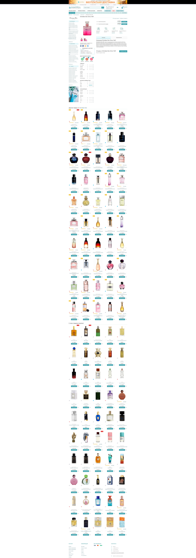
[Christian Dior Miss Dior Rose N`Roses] (98, 306)
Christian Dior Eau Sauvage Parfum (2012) (73, 52)
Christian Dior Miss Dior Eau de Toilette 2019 (74, 274)
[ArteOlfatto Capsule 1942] (74, 458)
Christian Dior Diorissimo (98, 210)
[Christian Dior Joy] (86, 179)
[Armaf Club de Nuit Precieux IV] (122, 331)
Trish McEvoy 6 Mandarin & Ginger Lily (74, 425)
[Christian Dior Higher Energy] (122, 200)
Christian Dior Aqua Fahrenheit (73, 45)
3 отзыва (124, 292)
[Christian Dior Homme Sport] (110, 137)
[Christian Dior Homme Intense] (98, 158)
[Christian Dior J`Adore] (74, 115)
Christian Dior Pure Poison (122, 273)
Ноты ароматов (83, 555)
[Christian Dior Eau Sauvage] (110, 285)
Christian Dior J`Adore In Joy (98, 273)
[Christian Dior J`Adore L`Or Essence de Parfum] (122, 307)
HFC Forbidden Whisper (86, 510)
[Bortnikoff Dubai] (86, 395)
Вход (121, 4)
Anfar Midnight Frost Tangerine (110, 510)
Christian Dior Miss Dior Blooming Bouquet (122, 125)
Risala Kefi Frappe (110, 531)
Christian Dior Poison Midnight (74, 167)
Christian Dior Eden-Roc (72, 73)
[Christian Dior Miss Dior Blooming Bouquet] (122, 116)
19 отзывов (76, 122)
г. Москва (74, 4)
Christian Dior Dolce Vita (86, 210)
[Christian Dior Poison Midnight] (74, 158)
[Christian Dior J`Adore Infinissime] (98, 221)
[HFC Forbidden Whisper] (86, 501)
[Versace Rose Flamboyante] (86, 416)
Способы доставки (83, 4)
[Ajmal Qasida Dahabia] (98, 352)
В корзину (124, 21)
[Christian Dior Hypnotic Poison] (86, 158)
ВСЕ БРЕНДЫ (124, 12)
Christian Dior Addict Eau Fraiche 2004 (73, 27)
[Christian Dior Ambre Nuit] (86, 307)
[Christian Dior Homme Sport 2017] (98, 179)
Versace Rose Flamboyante (86, 425)
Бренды (70, 546)
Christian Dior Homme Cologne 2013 (98, 146)
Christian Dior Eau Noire (72, 72)
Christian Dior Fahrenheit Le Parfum (98, 252)
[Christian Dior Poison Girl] (110, 264)
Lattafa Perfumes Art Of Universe (110, 489)
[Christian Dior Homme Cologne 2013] (98, 137)
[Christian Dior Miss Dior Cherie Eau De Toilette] (122, 158)
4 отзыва (112, 186)
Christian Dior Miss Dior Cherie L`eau (74, 295)
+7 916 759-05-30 (115, 549)
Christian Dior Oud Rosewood (73, 81)
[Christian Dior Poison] (110, 158)
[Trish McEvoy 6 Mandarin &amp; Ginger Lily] (74, 416)
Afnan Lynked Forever (74, 510)
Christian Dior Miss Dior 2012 (86, 146)
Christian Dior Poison (110, 167)
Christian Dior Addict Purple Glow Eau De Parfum (73, 33)
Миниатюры (99, 10)
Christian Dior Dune (74, 210)
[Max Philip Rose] (74, 480)
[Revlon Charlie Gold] (74, 331)
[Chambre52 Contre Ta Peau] (98, 437)
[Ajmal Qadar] (110, 352)
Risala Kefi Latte (98, 531)
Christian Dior (83, 108)
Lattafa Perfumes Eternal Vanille (98, 489)
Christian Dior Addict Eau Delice (73, 25)
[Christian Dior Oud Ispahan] (110, 307)
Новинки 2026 (107, 10)
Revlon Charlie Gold (74, 340)
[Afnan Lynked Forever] (74, 501)
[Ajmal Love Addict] (122, 373)
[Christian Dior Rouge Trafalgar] (74, 307)
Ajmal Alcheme (98, 404)
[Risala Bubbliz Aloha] (122, 522)
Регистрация (125, 4)
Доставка (82, 546)
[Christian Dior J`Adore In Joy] (98, 264)
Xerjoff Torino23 (98, 425)
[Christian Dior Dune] (74, 200)
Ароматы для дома (91, 10)
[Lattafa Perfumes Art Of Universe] (110, 480)
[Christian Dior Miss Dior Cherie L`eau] (74, 285)
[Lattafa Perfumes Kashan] (122, 480)
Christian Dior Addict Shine (72, 34)
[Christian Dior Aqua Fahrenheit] (86, 243)
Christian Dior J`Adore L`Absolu (122, 252)
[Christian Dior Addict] (74, 137)
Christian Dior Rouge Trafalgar (74, 316)
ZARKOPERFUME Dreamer (110, 425)
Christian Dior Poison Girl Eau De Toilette (122, 295)
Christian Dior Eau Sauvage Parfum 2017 (73, 54)
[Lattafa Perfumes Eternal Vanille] (98, 480)
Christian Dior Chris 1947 (72, 38)
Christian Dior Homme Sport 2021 (110, 231)
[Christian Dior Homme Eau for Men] (86, 264)
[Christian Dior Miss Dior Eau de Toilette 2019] (74, 264)
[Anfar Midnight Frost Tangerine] (110, 501)
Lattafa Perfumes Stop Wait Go (86, 489)
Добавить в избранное (124, 18)
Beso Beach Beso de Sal (110, 446)
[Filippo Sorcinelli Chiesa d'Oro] (74, 437)
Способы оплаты (93, 4)
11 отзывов (76, 313)
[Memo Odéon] (86, 331)
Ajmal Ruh (86, 361)
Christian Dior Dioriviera (72, 71)
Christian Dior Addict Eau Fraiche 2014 (73, 29)
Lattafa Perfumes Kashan (122, 489)
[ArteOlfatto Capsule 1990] (86, 458)
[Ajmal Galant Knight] (98, 373)
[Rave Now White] (74, 395)
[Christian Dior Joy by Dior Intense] (98, 285)
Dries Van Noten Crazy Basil (98, 340)
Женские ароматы (72, 10)
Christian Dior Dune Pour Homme (73, 47)
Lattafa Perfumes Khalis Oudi (74, 531)
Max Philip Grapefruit (122, 404)
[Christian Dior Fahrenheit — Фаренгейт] (86, 115)
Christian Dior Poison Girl (110, 273)
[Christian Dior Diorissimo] (98, 200)
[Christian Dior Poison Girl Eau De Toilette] (122, 285)
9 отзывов (76, 143)
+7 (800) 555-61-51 (110, 6)
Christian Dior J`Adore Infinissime (98, 231)
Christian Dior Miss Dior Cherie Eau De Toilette (122, 167)
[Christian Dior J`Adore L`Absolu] (122, 243)
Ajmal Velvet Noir (74, 361)
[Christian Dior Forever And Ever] (122, 179)
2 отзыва (88, 122)
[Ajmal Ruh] (86, 352)
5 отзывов (88, 143)
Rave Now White (74, 404)
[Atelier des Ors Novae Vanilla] (98, 458)
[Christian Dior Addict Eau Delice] (74, 243)
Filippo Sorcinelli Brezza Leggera (86, 446)
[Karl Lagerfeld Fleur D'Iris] (110, 395)
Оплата (82, 549)
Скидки (114, 4)
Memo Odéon (86, 340)
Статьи (70, 552)
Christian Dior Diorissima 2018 (73, 70)
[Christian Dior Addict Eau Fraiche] (110, 179)
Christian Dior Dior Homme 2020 (73, 46)
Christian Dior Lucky (71, 79)
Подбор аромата (120, 10)
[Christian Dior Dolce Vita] (86, 200)
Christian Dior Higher (71, 60)
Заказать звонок (109, 8)
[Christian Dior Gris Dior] (110, 243)
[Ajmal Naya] (122, 352)
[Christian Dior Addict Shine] (86, 285)
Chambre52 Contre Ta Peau (98, 446)
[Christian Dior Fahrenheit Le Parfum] (98, 243)
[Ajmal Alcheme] (98, 395)
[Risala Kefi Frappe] (110, 522)
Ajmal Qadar (110, 361)
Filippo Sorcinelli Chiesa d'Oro (74, 446)
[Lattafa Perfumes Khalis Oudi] (74, 522)
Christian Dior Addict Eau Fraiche (73, 26)
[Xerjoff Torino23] (98, 416)
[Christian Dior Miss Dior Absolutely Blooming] (74, 221)
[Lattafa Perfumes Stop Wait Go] (86, 480)
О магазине (70, 555)
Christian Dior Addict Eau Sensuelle (122, 231)
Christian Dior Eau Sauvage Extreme (73, 51)
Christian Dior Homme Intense (98, 167)
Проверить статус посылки (104, 4)
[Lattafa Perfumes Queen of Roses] (122, 501)
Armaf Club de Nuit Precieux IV (122, 340)
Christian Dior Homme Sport (110, 146)
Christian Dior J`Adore (74, 125)
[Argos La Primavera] (110, 331)
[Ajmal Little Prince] (86, 373)
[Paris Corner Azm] (122, 458)
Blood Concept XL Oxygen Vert (122, 425)
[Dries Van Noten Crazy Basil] (98, 331)
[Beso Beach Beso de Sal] (110, 437)
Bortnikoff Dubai (86, 404)
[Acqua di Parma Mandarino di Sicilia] (98, 501)
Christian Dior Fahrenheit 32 (72, 56)
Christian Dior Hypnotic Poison (86, 167)
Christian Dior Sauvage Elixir (122, 146)
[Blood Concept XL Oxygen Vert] (122, 416)
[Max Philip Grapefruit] (122, 395)
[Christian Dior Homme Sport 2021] (110, 222)
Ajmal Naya (122, 361)
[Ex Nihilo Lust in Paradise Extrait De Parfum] (86, 522)
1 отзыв (76, 207)
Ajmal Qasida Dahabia (98, 361)
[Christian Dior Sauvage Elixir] (122, 137)
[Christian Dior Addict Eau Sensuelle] (122, 221)
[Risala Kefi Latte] (98, 522)
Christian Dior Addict (74, 146)
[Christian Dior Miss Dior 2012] (86, 137)
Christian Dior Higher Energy (72, 61)
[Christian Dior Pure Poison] (122, 264)
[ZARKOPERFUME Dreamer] (110, 416)
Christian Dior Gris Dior (72, 74)
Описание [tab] (103, 37)
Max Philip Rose (74, 489)
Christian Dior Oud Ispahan (72, 80)
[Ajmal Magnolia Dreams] (110, 373)
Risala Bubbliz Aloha (122, 531)
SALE (113, 10)
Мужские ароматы (81, 10)
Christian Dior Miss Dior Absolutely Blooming (74, 231)
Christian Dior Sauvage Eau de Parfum (98, 125)
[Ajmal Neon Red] (74, 373)
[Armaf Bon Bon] (110, 458)
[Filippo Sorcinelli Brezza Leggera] (86, 437)
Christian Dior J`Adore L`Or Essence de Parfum (122, 316)
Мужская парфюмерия (72, 549)
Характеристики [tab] (119, 37)
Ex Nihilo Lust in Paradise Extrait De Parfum (86, 531)
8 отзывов (124, 122)
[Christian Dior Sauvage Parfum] (74, 179)
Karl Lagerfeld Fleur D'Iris (110, 404)
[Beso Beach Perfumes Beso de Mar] (122, 437)
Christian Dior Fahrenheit (72, 55)
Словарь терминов (116, 18)
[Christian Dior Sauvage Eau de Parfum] (98, 115)
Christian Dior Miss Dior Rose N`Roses (98, 316)
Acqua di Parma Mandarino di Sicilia (98, 510)
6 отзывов (100, 143)
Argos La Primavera (110, 340)
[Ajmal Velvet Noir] (74, 352)
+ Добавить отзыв (123, 51)
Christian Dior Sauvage (110, 125)
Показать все (71, 41)
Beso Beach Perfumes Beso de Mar (122, 446)
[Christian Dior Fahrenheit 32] (110, 200)
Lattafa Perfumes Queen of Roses (122, 510)
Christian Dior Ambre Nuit (86, 316)
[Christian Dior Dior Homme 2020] (86, 222)
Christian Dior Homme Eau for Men (86, 273)
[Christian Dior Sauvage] (110, 115)
